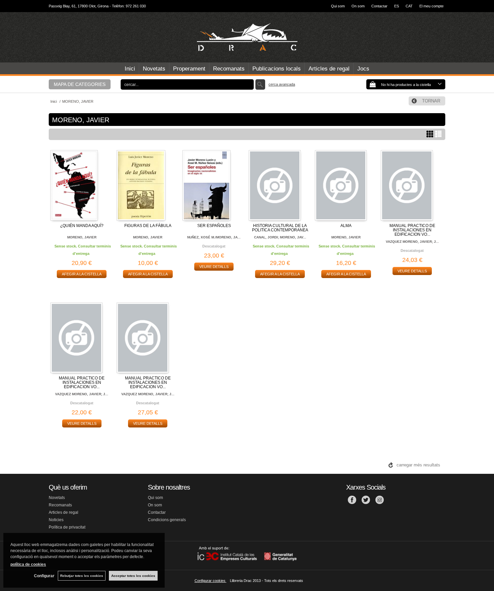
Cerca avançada (282, 84)
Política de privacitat (67, 527)
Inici (130, 68)
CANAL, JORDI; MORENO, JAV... (280, 237)
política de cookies (28, 564)
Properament (189, 68)
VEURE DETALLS (214, 267)
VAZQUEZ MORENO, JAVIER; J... (412, 241)
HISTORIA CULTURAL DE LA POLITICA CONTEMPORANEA (280, 227)
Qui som (338, 6)
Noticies (56, 519)
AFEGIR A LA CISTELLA (81, 274)
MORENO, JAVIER (81, 237)
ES (396, 6)
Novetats (154, 68)
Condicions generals (167, 519)
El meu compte (431, 6)
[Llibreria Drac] (247, 37)
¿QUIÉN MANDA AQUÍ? (82, 225)
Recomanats (229, 68)
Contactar (379, 6)
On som (358, 6)
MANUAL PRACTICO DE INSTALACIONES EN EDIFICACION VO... (412, 230)
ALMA (346, 225)
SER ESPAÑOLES (214, 225)
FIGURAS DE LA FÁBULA (147, 225)
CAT (409, 6)
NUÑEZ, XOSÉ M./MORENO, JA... (214, 237)
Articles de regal (328, 68)
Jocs (363, 68)
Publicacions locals (276, 68)
